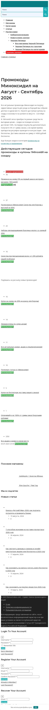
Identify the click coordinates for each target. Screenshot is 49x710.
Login (3, 648)
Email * (4, 671)
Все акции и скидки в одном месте (15, 441)
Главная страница (8, 57)
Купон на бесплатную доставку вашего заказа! (20, 392)
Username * (6, 640)
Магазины (10, 23)
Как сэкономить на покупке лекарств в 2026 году (26, 587)
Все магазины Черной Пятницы (29, 43)
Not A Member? (7, 651)
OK (36, 707)
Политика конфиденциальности (19, 607)
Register (4, 679)
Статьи (9, 29)
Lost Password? (7, 654)
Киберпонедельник (19, 35)
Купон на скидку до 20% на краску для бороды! (20, 301)
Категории (11, 26)
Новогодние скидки (19, 38)
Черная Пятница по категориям (30, 49)
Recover (4, 702)
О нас (8, 604)
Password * (5, 643)
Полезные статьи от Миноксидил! (15, 370)
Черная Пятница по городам (28, 46)
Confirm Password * (9, 676)
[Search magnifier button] (45, 9)
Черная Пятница (18, 40)
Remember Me (10, 645)
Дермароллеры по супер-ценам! (14, 324)
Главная (9, 20)
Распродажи (11, 32)
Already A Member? (9, 682)
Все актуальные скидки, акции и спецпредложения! (21, 347)
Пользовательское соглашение (18, 610)
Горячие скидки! (14, 52)
